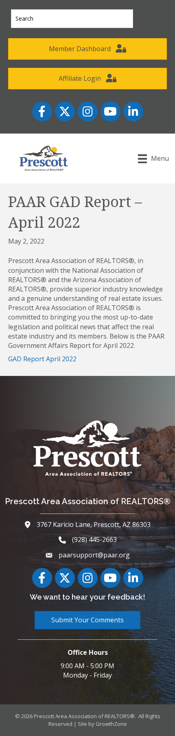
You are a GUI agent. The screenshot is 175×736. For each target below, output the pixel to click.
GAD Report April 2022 (42, 358)
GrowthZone (111, 723)
